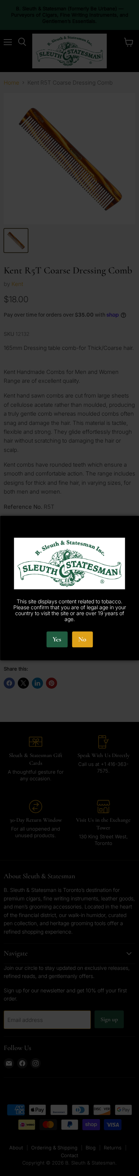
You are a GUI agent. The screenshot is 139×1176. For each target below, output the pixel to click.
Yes (57, 639)
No (82, 639)
